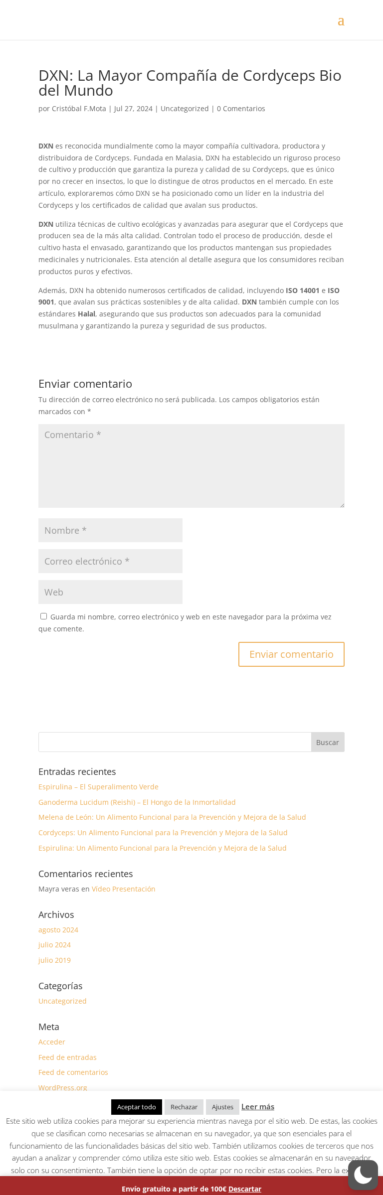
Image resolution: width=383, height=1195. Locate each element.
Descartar (244, 1189)
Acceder (51, 1041)
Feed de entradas (67, 1057)
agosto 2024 (58, 929)
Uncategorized (185, 108)
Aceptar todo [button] (136, 1106)
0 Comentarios (241, 108)
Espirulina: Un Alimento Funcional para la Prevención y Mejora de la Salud (162, 848)
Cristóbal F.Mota (79, 108)
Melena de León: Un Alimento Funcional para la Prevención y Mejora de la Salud (172, 817)
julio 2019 (54, 960)
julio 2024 (54, 944)
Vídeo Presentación (124, 889)
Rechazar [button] (184, 1106)
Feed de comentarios (73, 1072)
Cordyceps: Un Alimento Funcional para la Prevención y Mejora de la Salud (163, 832)
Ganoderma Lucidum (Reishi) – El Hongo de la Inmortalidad (137, 802)
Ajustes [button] (222, 1106)
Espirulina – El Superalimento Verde (98, 786)
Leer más (257, 1106)
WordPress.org (62, 1087)
